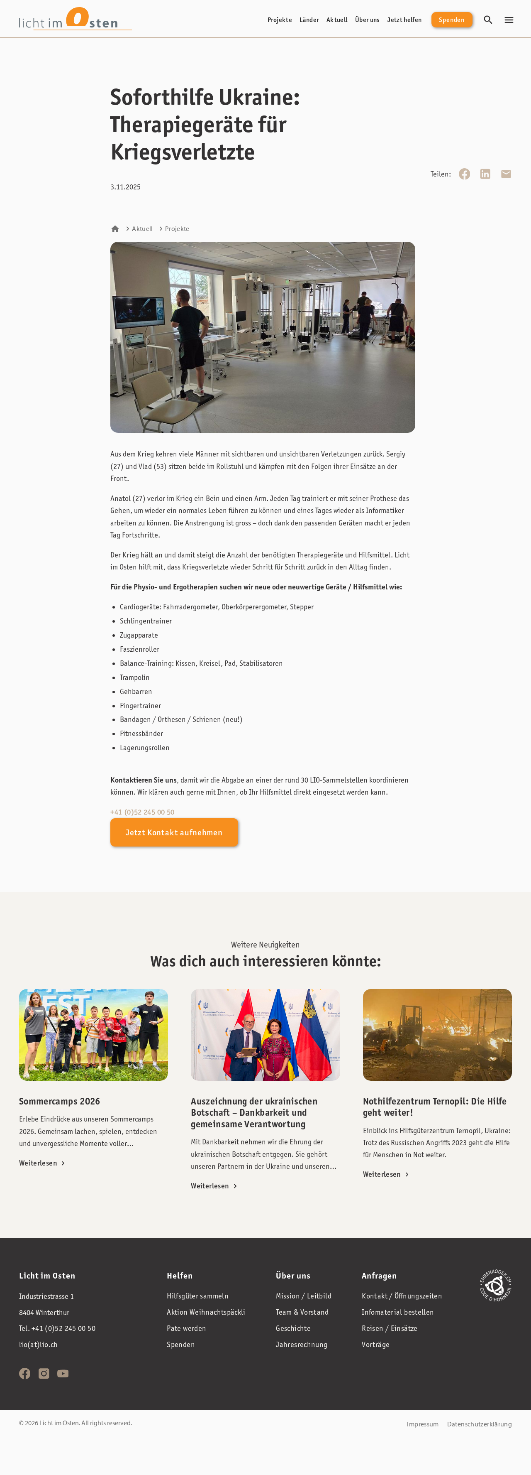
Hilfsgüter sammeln (198, 1295)
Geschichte (293, 1328)
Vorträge (376, 1344)
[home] (75, 18)
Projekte (280, 20)
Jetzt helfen (404, 20)
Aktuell (337, 20)
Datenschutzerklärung (479, 1424)
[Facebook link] (25, 1373)
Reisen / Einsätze (389, 1328)
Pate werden (186, 1328)
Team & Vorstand (302, 1312)
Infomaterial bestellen (398, 1312)
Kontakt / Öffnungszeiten (402, 1295)
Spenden (452, 20)
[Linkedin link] (44, 1373)
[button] (509, 20)
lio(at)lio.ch (38, 1344)
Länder (309, 20)
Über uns (367, 20)
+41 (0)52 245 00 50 (142, 812)
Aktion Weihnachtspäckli (206, 1312)
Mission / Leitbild (303, 1295)
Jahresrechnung (301, 1344)
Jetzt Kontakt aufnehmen (174, 832)
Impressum (422, 1424)
